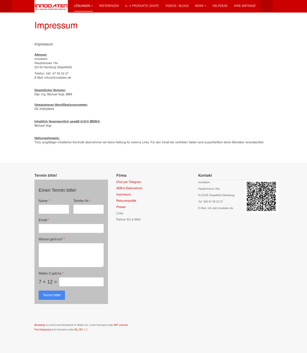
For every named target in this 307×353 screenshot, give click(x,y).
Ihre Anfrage (245, 6)
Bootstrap (39, 325)
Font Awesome (42, 329)
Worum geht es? (52, 239)
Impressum (56, 24)
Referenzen (109, 6)
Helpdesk (220, 6)
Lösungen (82, 6)
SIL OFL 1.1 (81, 329)
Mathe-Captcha (51, 273)
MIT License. (121, 325)
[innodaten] (51, 5)
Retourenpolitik (126, 200)
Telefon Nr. (82, 201)
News (199, 6)
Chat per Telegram (128, 182)
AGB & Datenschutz (129, 188)
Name (44, 201)
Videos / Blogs (177, 6)
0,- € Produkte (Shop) (142, 6)
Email (44, 220)
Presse (121, 207)
